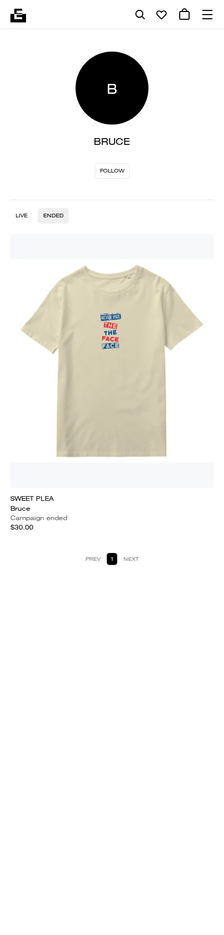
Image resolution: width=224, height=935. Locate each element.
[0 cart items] (184, 14)
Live (22, 215)
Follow (112, 170)
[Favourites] (161, 14)
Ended (53, 215)
